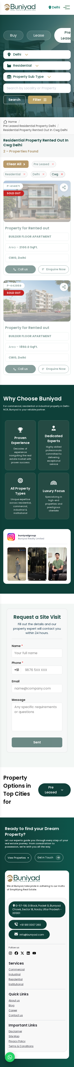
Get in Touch (45, 857)
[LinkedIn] (28, 953)
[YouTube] (34, 953)
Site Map (14, 1036)
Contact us (16, 1015)
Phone (17, 663)
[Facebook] (16, 953)
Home (12, 122)
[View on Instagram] (16, 564)
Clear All (16, 164)
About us (14, 1000)
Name (17, 646)
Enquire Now (56, 269)
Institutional (16, 984)
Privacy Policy (17, 1041)
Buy (13, 35)
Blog (11, 1005)
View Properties (18, 857)
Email (16, 681)
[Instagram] (10, 953)
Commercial (17, 969)
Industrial (15, 974)
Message (18, 700)
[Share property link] (64, 187)
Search (14, 99)
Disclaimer (15, 1031)
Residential (16, 979)
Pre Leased (51, 790)
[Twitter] (22, 953)
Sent (37, 742)
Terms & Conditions (21, 1046)
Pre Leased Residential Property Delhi (29, 126)
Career (13, 1010)
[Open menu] (66, 7)
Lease (39, 35)
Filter (37, 99)
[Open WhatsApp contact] (10, 1057)
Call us (23, 269)
